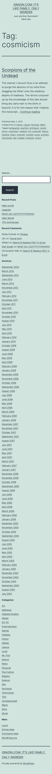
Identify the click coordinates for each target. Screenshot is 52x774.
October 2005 (9, 532)
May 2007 (7, 453)
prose (37, 134)
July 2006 (7, 494)
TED (4, 697)
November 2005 (10, 527)
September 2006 (10, 486)
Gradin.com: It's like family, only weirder (26, 8)
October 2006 (9, 482)
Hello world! (8, 205)
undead (21, 138)
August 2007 (8, 440)
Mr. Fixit (6, 655)
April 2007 (7, 457)
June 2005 (7, 548)
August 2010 (8, 320)
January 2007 (9, 469)
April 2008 (7, 407)
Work (4, 709)
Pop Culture (8, 672)
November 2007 (10, 428)
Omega (24, 234)
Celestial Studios (10, 614)
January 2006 (9, 519)
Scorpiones (7, 138)
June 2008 (7, 399)
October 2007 (9, 432)
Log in (5, 725)
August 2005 (8, 540)
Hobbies (6, 635)
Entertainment (9, 626)
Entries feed (8, 729)
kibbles (5, 643)
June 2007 (7, 449)
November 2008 (10, 378)
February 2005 (9, 565)
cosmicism (13, 131)
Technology (8, 692)
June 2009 (7, 354)
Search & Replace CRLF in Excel (29, 242)
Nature (5, 659)
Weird (42, 125)
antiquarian (14, 128)
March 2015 (8, 271)
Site (4, 684)
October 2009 (9, 345)
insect (13, 134)
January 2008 (9, 420)
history (45, 131)
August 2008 (8, 391)
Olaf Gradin (7, 246)
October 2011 (8, 304)
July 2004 (7, 593)
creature (23, 131)
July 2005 (7, 544)
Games (5, 630)
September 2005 (10, 536)
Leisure (27, 125)
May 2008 (7, 403)
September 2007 (10, 436)
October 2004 (9, 581)
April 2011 (7, 308)
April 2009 (7, 362)
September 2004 (10, 585)
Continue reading (30, 111)
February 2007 (9, 465)
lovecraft (21, 134)
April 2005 (7, 556)
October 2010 (9, 316)
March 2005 (8, 560)
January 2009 (9, 370)
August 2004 (8, 589)
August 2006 (8, 490)
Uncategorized (9, 701)
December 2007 (10, 424)
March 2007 (8, 461)
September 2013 (10, 275)
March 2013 (8, 283)
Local (4, 651)
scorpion (45, 134)
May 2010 (7, 329)
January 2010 (9, 341)
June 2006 (7, 498)
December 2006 (10, 474)
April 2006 (7, 507)
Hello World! (8, 218)
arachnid (24, 128)
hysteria (5, 134)
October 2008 (9, 383)
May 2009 (7, 358)
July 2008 (7, 395)
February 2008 (9, 416)
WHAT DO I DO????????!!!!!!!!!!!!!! (18, 214)
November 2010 (10, 312)
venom (38, 138)
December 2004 (10, 573)
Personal (35, 125)
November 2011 (10, 300)
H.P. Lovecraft (34, 131)
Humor (19, 125)
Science (6, 680)
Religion (6, 676)
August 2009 (8, 349)
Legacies (6, 210)
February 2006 (9, 515)
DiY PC (5, 622)
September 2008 (10, 387)
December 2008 (10, 374)
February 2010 (9, 337)
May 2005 (7, 552)
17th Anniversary (10, 222)
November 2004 (10, 577)
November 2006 (10, 478)
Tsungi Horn (15, 238)
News (5, 663)
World (5, 713)
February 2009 (9, 366)
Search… (6, 173)
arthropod (34, 128)
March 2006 (8, 511)
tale (15, 138)
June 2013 (7, 279)
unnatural (30, 138)
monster (29, 134)
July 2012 (6, 292)
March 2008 (8, 411)
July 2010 (6, 325)
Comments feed (10, 733)
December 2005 (10, 523)
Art (3, 606)
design (5, 618)
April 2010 (7, 333)
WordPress (28, 763)
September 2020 (10, 267)
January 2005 (9, 569)
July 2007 (7, 445)
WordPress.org (9, 738)
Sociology (7, 688)
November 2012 (10, 287)
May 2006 (7, 502)
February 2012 (9, 296)
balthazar (6, 610)
